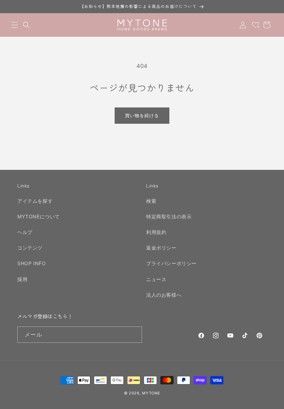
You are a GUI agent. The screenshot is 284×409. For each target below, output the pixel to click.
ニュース (156, 279)
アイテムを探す (35, 201)
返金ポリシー (161, 248)
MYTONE (151, 393)
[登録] (134, 335)
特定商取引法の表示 (169, 216)
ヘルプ (25, 232)
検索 (151, 201)
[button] (14, 25)
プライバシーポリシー (171, 263)
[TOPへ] (271, 400)
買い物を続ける (142, 115)
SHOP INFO (31, 263)
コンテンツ (30, 248)
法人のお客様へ (163, 295)
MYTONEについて (38, 216)
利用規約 (156, 232)
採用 (22, 279)
